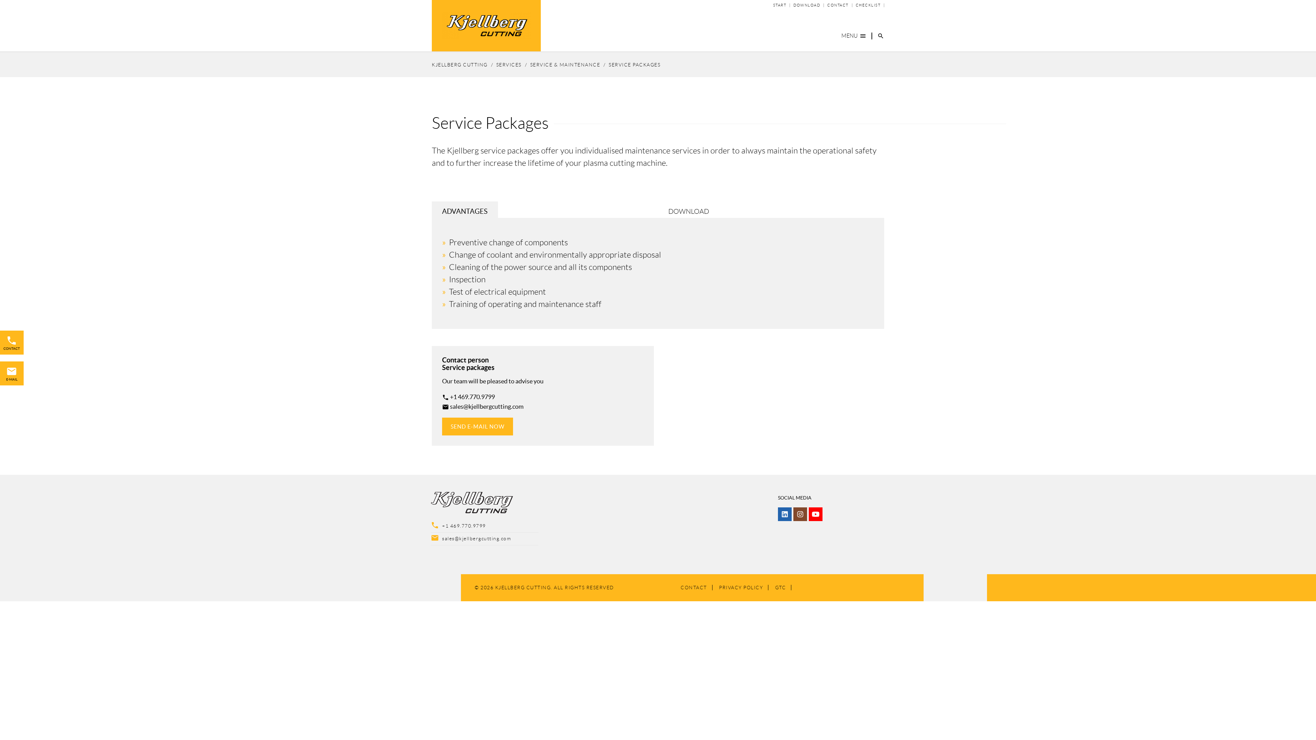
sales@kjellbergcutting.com (487, 406)
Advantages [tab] (465, 211)
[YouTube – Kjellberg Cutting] (815, 514)
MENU (853, 36)
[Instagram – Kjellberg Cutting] (800, 514)
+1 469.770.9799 (472, 396)
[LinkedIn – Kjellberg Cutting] (785, 514)
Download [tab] (688, 211)
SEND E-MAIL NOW (477, 426)
